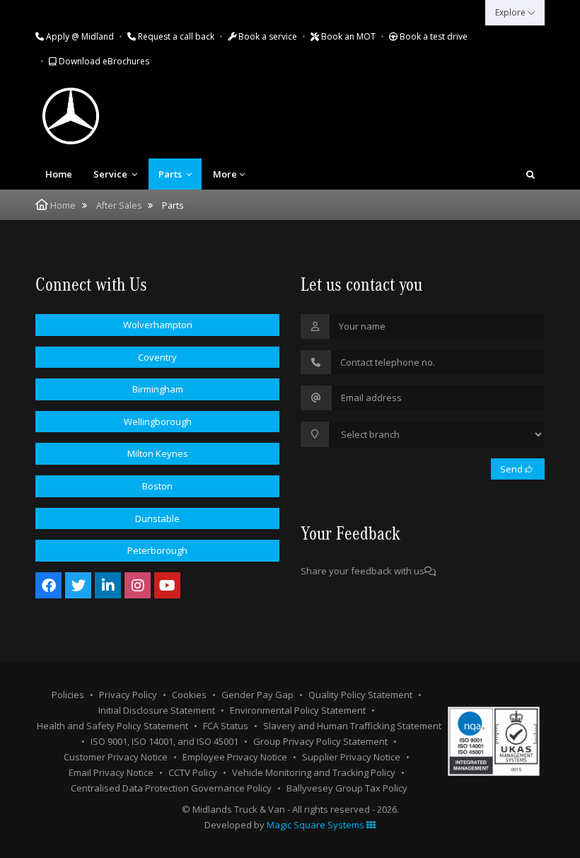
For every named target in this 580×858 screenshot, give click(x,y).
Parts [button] (171, 174)
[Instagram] (137, 585)
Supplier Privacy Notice (351, 756)
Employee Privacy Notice (234, 756)
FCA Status (225, 725)
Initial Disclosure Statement (156, 710)
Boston (157, 486)
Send (512, 469)
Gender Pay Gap (257, 694)
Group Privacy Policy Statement (320, 741)
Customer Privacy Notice (116, 756)
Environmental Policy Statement (298, 710)
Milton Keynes (157, 453)
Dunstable (157, 518)
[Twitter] (78, 585)
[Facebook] (48, 585)
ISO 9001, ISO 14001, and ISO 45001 (164, 741)
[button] (530, 174)
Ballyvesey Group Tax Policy (346, 788)
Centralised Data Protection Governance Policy (171, 788)
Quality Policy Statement (360, 694)
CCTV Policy (192, 772)
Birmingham (157, 389)
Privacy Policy (128, 694)
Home (58, 174)
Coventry (157, 357)
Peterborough (157, 550)
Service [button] (111, 174)
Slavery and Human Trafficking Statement (352, 725)
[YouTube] (167, 585)
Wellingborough (158, 421)
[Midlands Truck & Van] (127, 116)
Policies (68, 694)
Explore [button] (511, 12)
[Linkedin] (108, 585)
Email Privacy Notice (111, 772)
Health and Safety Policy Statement (112, 725)
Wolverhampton (157, 324)
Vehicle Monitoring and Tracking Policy (313, 772)
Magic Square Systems (316, 824)
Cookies (189, 694)
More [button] (225, 174)
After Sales (118, 205)
